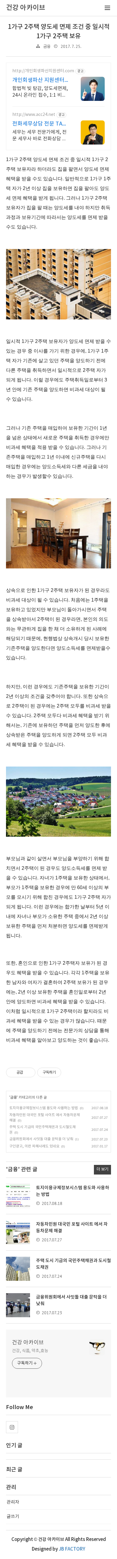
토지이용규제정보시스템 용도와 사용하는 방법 (43, 1108)
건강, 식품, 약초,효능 (30, 1351)
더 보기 (102, 1169)
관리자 (13, 1502)
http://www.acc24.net (33, 114)
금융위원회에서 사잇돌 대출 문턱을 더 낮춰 (41, 1139)
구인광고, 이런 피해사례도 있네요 (34, 1146)
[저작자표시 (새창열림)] (64, 1072)
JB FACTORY (72, 1549)
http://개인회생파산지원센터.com (43, 71)
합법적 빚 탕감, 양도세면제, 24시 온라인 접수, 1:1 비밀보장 (40, 92)
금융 (46, 46)
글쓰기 (13, 1516)
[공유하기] (28, 1072)
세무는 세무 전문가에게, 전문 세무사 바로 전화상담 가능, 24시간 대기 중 (39, 135)
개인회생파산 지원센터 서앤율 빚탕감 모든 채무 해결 (39, 80)
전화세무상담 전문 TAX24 (40, 124)
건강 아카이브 (28, 1343)
